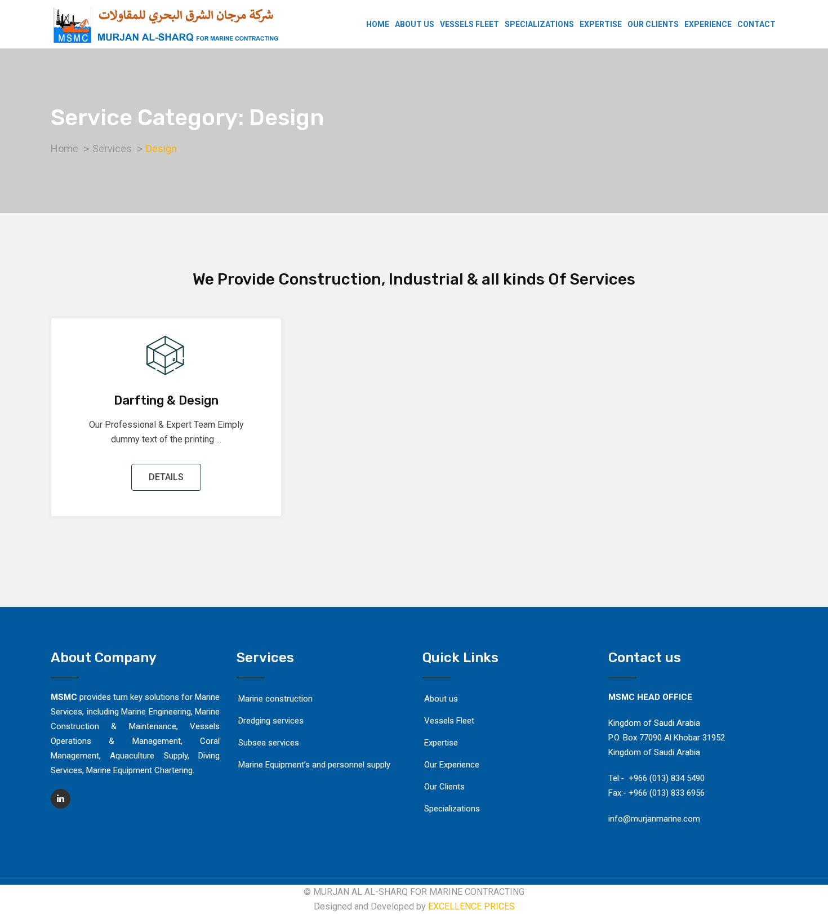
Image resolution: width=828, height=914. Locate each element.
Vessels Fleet (469, 24)
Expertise (601, 24)
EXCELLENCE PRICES (471, 906)
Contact (756, 24)
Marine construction (277, 699)
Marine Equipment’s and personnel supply (314, 765)
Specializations (539, 24)
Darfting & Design (166, 400)
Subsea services (268, 743)
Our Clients (653, 24)
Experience (708, 24)
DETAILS (166, 477)
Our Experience (451, 765)
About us (414, 24)
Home (377, 24)
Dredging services (271, 721)
